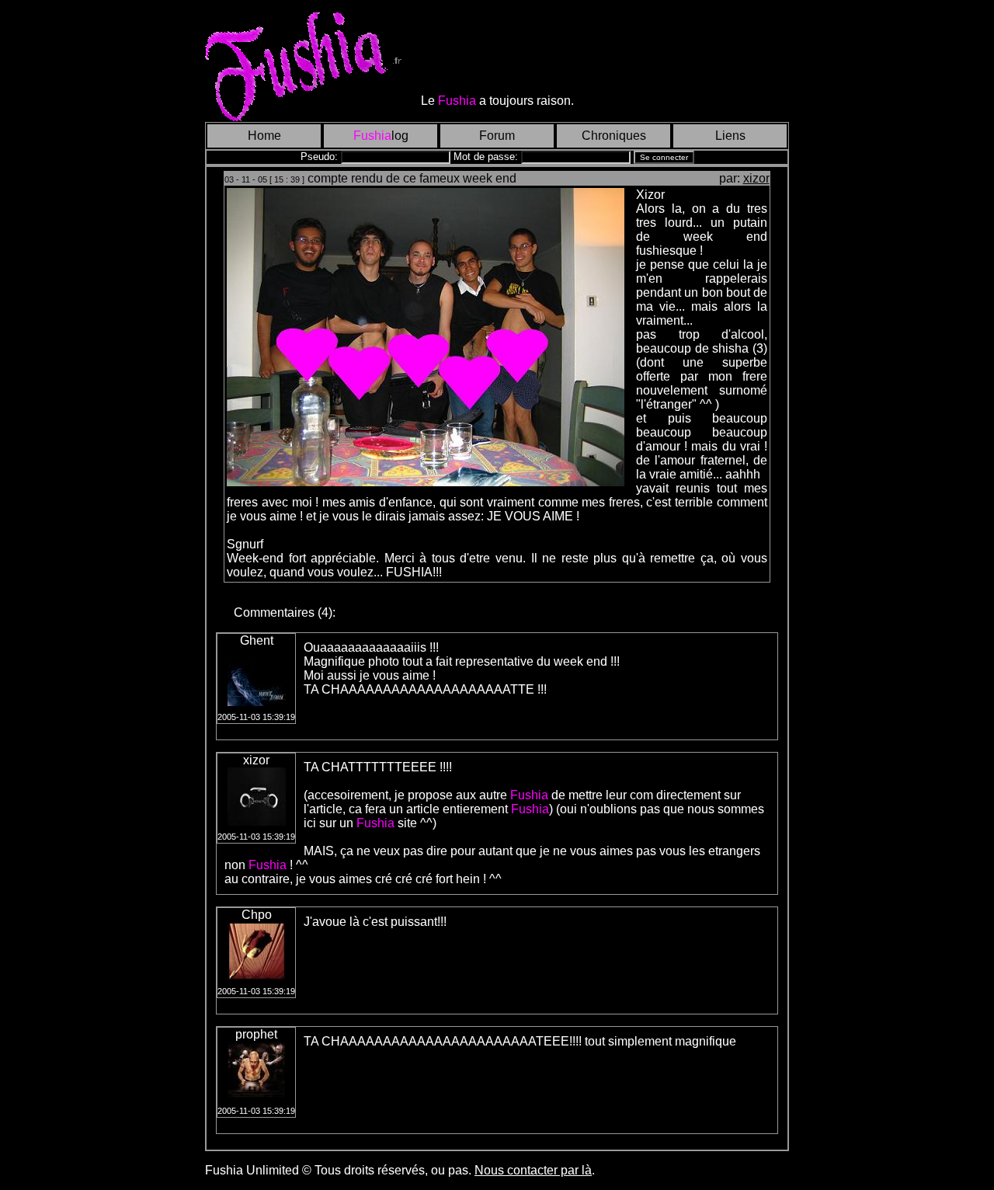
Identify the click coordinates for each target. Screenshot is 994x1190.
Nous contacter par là (533, 1170)
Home (264, 135)
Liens (730, 135)
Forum (497, 135)
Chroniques (614, 135)
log (380, 135)
